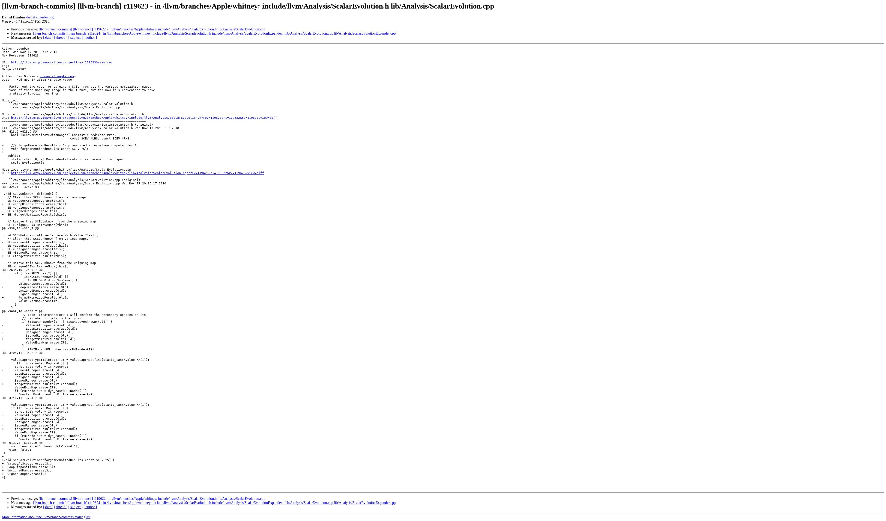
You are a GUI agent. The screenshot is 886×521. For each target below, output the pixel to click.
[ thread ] (60, 37)
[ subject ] (75, 37)
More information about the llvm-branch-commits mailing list (46, 517)
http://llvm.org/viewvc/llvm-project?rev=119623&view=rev (62, 62)
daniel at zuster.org (40, 17)
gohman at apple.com (56, 76)
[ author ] (90, 37)
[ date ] (48, 37)
